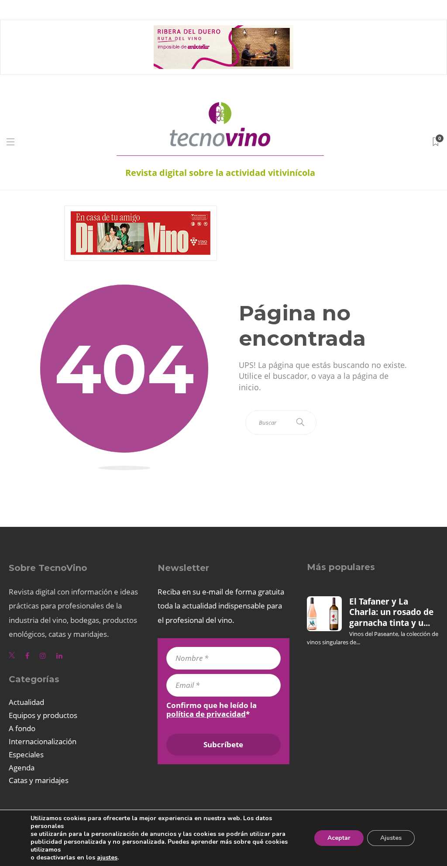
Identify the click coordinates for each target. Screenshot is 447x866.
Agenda (21, 768)
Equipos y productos (43, 715)
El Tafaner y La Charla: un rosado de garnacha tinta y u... (391, 612)
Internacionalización (42, 741)
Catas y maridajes (39, 780)
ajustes (107, 858)
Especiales (26, 754)
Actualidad (26, 702)
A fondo (22, 728)
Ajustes (391, 838)
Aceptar (339, 838)
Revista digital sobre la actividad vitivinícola (220, 173)
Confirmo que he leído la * (211, 709)
